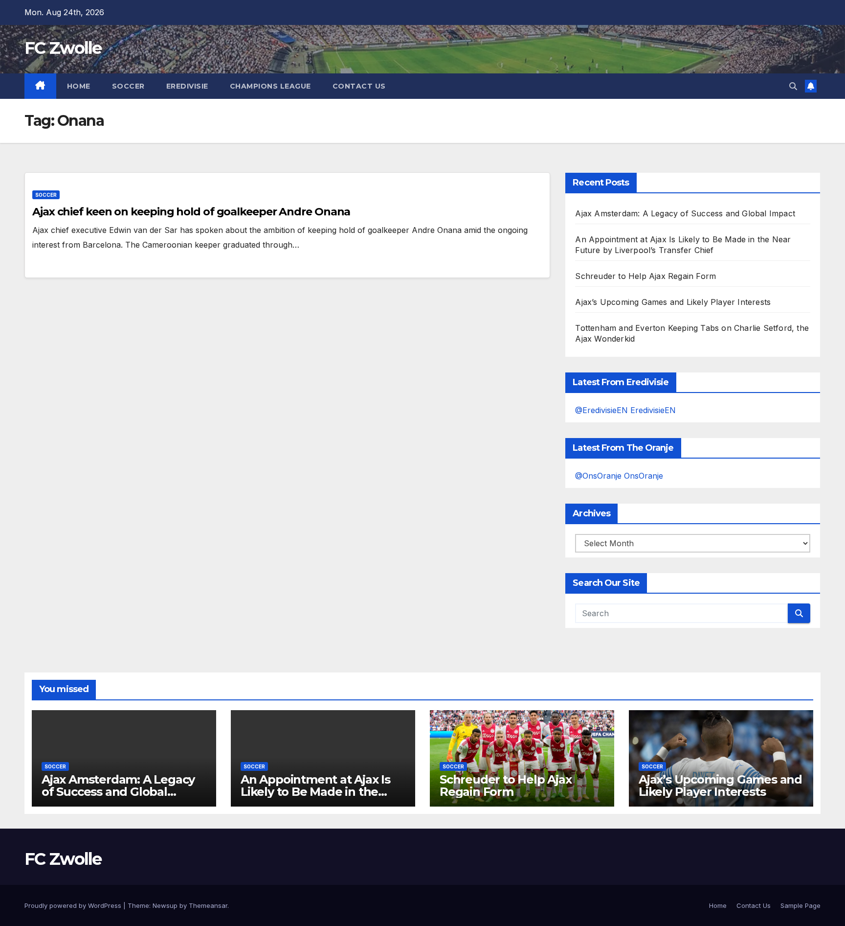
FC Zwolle (63, 48)
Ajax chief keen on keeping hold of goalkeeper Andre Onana (191, 211)
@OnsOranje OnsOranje (619, 476)
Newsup (165, 905)
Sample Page (800, 905)
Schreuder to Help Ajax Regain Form (645, 276)
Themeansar (208, 905)
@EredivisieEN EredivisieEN (625, 410)
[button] (793, 86)
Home (78, 86)
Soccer (128, 86)
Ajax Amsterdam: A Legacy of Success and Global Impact (685, 213)
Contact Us (359, 86)
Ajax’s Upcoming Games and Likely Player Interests (673, 302)
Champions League (270, 86)
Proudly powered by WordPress (73, 905)
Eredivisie (187, 86)
